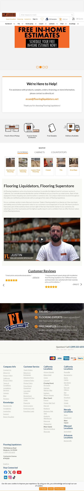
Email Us (6, 464)
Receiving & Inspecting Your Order (29, 398)
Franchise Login (29, 411)
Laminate (51, 24)
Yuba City (67, 406)
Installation (7, 408)
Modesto (47, 408)
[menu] (42, 24)
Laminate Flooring (23, 171)
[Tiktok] (14, 477)
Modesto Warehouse (48, 417)
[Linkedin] (5, 477)
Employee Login (29, 408)
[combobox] (47, 15)
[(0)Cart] (59, 19)
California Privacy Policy (8, 379)
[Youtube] (19, 472)
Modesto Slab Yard (48, 412)
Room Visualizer (11, 19)
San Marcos (66, 394)
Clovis (46, 378)
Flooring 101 (7, 406)
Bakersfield (47, 375)
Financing (20, 19)
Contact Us (27, 19)
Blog (4, 396)
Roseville (67, 372)
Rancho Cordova (49, 429)
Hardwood (8, 24)
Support (6, 414)
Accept (43, 489)
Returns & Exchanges (27, 374)
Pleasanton (47, 424)
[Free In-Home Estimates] (32, 126)
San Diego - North (67, 384)
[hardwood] (10, 162)
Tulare (66, 400)
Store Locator (28, 406)
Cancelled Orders (27, 392)
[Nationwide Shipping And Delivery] (72, 126)
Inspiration (7, 411)
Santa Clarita (66, 379)
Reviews (6, 399)
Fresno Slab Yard (49, 403)
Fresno (46, 400)
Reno (65, 415)
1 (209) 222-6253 (76, 347)
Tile (18, 24)
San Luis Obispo (66, 389)
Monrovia (47, 421)
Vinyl (61, 24)
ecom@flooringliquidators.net (42, 98)
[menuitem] (10, 24)
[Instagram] (10, 477)
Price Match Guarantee (28, 387)
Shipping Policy (29, 378)
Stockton (67, 397)
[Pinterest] (14, 472)
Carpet (41, 24)
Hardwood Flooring (10, 171)
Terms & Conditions (7, 384)
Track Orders (28, 370)
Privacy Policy (8, 375)
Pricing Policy (28, 383)
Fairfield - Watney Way (48, 389)
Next (79, 286)
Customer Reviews (42, 271)
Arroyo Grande (49, 372)
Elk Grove (47, 385)
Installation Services (7, 389)
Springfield (67, 431)
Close (51, 489)
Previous (5, 286)
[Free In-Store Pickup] (12, 126)
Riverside (47, 432)
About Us (6, 373)
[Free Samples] (52, 126)
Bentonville (68, 441)
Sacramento (68, 375)
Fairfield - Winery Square (49, 394)
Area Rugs (72, 24)
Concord (47, 380)
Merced (46, 406)
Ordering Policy (29, 380)
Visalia (66, 403)
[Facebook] (5, 472)
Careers (6, 393)
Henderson (68, 418)
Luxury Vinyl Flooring (35, 171)
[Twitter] (10, 472)
